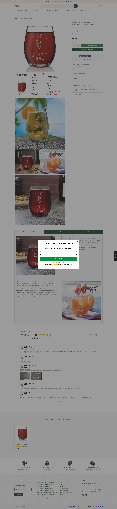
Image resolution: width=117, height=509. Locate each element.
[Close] (77, 241)
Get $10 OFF (58, 259)
